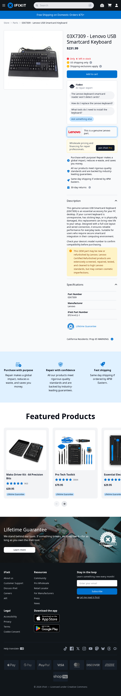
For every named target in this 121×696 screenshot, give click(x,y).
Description (74, 201)
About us (8, 578)
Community (40, 578)
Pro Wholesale (41, 583)
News (37, 603)
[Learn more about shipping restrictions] (90, 62)
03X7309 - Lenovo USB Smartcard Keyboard (44, 22)
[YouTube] (90, 648)
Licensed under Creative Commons (68, 686)
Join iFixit (105, 147)
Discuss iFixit (10, 588)
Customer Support (13, 583)
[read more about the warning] (112, 339)
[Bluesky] (103, 648)
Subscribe (97, 591)
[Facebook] (72, 648)
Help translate (11, 648)
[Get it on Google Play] (47, 628)
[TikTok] (65, 648)
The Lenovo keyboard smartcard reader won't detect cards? (88, 95)
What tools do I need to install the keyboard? (89, 111)
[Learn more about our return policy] (89, 187)
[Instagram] (84, 648)
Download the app (45, 610)
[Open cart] (110, 5)
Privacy (7, 621)
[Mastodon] (97, 648)
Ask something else (81, 118)
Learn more (20, 549)
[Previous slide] (57, 504)
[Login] (116, 5)
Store (6, 22)
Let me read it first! (90, 597)
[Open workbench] (102, 5)
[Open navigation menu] (4, 5)
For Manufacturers (44, 593)
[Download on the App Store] (47, 618)
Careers (8, 593)
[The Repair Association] (115, 648)
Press (37, 598)
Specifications (75, 284)
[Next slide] (64, 504)
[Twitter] (78, 648)
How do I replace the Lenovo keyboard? (92, 103)
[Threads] (109, 648)
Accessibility (10, 616)
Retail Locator (41, 588)
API (5, 598)
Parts (15, 22)
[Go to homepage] (18, 5)
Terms (7, 626)
